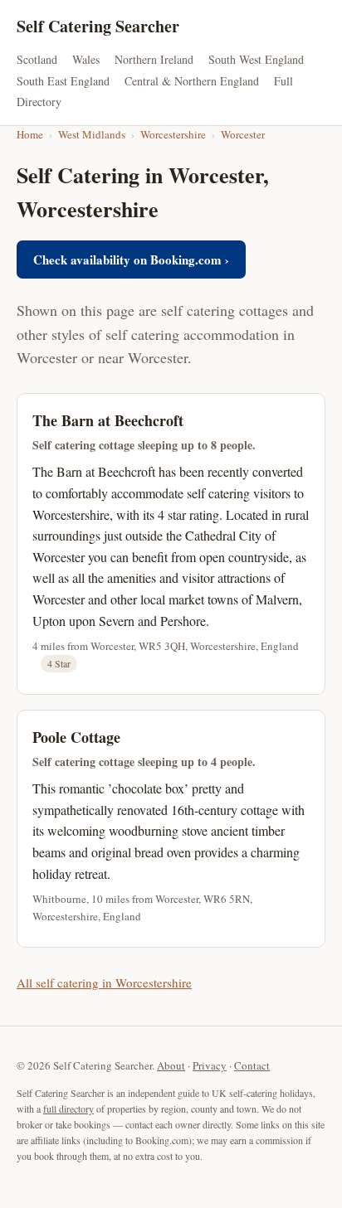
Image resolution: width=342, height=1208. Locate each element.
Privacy (210, 1065)
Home (30, 134)
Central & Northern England (192, 81)
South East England (63, 81)
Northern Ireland (154, 59)
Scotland (37, 59)
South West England (256, 59)
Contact (252, 1065)
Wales (86, 59)
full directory (68, 1108)
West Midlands (91, 134)
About (171, 1065)
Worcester (243, 134)
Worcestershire (173, 134)
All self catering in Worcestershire (104, 982)
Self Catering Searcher (98, 26)
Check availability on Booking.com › (131, 259)
